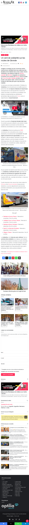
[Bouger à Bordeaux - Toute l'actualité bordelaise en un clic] (8, 2)
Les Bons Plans (5, 487)
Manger (16, 488)
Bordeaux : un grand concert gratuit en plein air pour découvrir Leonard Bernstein (17, 457)
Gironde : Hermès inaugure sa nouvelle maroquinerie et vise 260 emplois (17, 451)
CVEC (21, 130)
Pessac (17, 76)
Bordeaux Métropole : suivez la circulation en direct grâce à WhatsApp (21, 324)
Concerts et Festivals (6, 485)
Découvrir (17, 485)
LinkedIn (26, 2)
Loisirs (3, 488)
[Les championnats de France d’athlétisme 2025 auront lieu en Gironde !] (21, 301)
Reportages (4, 491)
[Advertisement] (14, 20)
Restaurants (17, 491)
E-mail (2, 358)
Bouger (16, 484)
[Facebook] (3, 258)
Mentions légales (10, 516)
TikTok (23, 2)
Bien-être (17, 483)
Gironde (10, 75)
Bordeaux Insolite (5, 484)
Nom (2, 352)
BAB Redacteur (5, 63)
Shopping (4, 492)
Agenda (16, 481)
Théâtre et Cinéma (6, 495)
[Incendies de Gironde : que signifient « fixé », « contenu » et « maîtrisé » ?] (7, 317)
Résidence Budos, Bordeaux (10, 224)
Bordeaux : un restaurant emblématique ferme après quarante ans (17, 465)
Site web (2, 363)
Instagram (21, 2)
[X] (6, 258)
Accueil (3, 52)
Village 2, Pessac (7, 232)
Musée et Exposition (6, 490)
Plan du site (16, 516)
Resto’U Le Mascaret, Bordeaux (11, 228)
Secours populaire (12, 184)
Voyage (3, 497)
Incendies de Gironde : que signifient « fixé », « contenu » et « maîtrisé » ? (7, 324)
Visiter (16, 495)
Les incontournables (19, 487)
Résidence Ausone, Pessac (10, 216)
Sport (16, 494)
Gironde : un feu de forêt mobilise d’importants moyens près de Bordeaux (17, 435)
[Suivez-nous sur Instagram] (26, 417)
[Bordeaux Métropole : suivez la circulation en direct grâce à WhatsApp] (21, 317)
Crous (18, 96)
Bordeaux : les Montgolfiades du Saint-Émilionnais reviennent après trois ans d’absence (17, 442)
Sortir (16, 492)
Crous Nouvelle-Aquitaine (9, 78)
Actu (7, 52)
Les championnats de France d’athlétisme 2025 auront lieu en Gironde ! (21, 308)
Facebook (19, 2)
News (10, 52)
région (22, 78)
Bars (3, 483)
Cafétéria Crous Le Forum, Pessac (11, 220)
